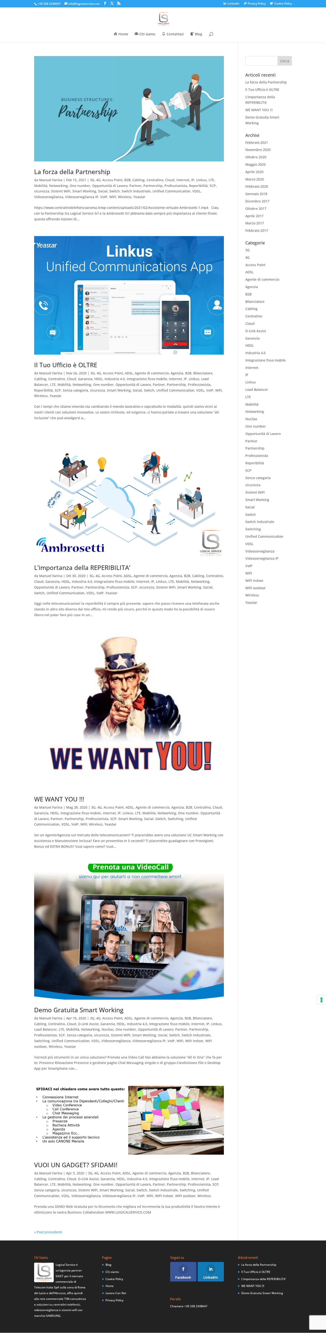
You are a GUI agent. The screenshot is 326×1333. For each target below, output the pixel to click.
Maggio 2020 (255, 164)
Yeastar (139, 197)
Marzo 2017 (254, 223)
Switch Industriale (136, 191)
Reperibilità (198, 185)
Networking (58, 185)
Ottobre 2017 (255, 208)
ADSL (129, 373)
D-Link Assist (88, 1024)
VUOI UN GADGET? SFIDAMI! (75, 1165)
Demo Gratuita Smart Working (78, 1010)
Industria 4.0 (115, 379)
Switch (114, 191)
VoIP (103, 197)
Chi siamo (112, 1272)
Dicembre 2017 (257, 201)
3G (92, 180)
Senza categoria (75, 390)
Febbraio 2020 (256, 186)
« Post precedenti (48, 1232)
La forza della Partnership (72, 171)
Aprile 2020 (254, 172)
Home (109, 1286)
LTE (211, 180)
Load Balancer (45, 1029)
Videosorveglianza (48, 197)
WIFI (112, 197)
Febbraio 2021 (256, 142)
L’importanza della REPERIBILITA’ (82, 567)
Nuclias (108, 1029)
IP (192, 180)
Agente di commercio (152, 373)
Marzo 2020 (254, 179)
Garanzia (85, 379)
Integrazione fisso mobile (147, 379)
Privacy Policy (114, 1300)
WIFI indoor (194, 1040)
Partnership (153, 185)
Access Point (112, 180)
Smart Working (84, 191)
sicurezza (41, 191)
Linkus (201, 180)
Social (102, 191)
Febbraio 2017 (256, 230)
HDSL (98, 379)
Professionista (175, 185)
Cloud (169, 180)
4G (98, 180)
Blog (108, 1265)
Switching (175, 818)
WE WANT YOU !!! (59, 799)
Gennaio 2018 (256, 193)
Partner (135, 185)
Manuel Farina (50, 180)
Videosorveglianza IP (81, 197)
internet (182, 180)
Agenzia (177, 373)
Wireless (124, 197)
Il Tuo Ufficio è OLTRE (65, 365)
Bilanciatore (202, 373)
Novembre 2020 (258, 149)
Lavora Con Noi (115, 1293)
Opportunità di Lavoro (109, 185)
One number (80, 185)
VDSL (196, 191)
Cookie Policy (114, 1279)
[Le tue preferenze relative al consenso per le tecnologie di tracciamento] (321, 999)
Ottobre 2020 (255, 157)
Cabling (138, 180)
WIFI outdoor (185, 1196)
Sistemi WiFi (60, 191)
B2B (127, 180)
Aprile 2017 (254, 216)
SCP (213, 185)
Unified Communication (171, 191)
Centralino (155, 180)
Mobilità (40, 185)
